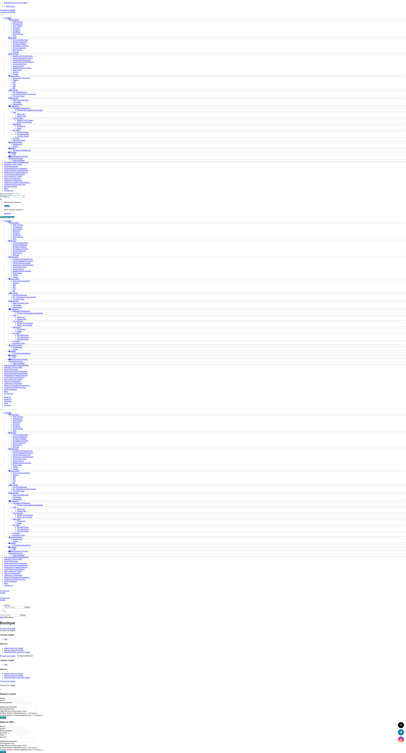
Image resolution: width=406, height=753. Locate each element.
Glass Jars (21, 114)
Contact (7, 405)
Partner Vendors (10, 187)
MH (14, 88)
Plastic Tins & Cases (25, 120)
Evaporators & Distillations (23, 62)
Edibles (13, 148)
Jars (14, 112)
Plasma (15, 80)
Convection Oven (19, 64)
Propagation (17, 24)
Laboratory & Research (13, 181)
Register (7, 213)
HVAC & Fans (18, 22)
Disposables (17, 104)
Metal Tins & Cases (24, 122)
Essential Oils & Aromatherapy (16, 170)
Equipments (17, 144)
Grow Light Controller (21, 78)
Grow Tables (17, 26)
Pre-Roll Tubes (22, 136)
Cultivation (14, 20)
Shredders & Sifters (20, 46)
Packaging (15, 106)
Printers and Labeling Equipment (30, 110)
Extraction (14, 54)
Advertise (8, 401)
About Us (8, 399)
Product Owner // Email (9, 713)
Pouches (16, 138)
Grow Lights (14, 76)
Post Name (4, 709)
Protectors (21, 126)
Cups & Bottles (19, 160)
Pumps (15, 74)
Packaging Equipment (21, 108)
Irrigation (16, 30)
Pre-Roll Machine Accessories (24, 94)
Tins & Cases (18, 118)
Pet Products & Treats (13, 177)
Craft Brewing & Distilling (14, 175)
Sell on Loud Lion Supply (14, 650)
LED (14, 86)
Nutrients (16, 28)
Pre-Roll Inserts (23, 134)
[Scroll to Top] (0, 690)
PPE (14, 154)
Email (2, 701)
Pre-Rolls (14, 90)
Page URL (4, 711)
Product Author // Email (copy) (12, 715)
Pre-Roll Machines (20, 92)
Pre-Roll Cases (22, 132)
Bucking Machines (20, 42)
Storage (16, 52)
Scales (15, 146)
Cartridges (17, 102)
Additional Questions (8, 707)
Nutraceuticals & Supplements (16, 162)
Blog (6, 189)
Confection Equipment (22, 150)
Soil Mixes (16, 32)
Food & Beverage (11, 166)
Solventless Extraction (22, 60)
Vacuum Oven (18, 66)
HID (14, 84)
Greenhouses (18, 34)
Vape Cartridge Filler (21, 100)
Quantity (4, 733)
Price (2, 735)
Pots (14, 36)
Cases (19, 128)
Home (2, 617)
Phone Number (6, 703)
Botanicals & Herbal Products (15, 172)
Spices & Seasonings (12, 179)
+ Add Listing (9, 6)
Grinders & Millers (19, 44)
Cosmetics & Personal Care (15, 185)
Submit (3, 717)
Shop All (7, 397)
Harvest (13, 38)
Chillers (16, 72)
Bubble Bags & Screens (22, 68)
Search (7, 605)
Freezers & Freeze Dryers (23, 56)
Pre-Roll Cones (18, 96)
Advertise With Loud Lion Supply (17, 652)
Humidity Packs (19, 140)
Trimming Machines (20, 40)
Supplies (13, 152)
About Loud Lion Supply (13, 648)
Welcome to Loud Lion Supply (15, 3)
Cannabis (8, 18)
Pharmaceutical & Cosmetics (15, 168)
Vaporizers (14, 98)
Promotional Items (15, 158)
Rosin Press (17, 70)
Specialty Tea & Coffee (13, 164)
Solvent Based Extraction (23, 58)
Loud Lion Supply (8, 656)
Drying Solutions (19, 48)
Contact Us (8, 191)
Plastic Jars (21, 116)
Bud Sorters (17, 50)
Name (3, 698)
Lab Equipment (16, 142)
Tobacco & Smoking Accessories (17, 183)
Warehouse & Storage (19, 156)
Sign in (7, 206)
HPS (14, 82)
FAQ (5, 639)
